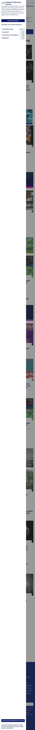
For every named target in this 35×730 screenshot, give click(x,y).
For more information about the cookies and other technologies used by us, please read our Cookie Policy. (12, 726)
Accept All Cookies (13, 20)
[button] (7, 29)
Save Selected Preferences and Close (13, 720)
